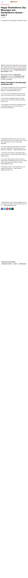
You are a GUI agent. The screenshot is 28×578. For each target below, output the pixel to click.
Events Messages (5, 4)
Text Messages (22, 263)
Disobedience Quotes (7, 263)
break (17, 66)
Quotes (15, 263)
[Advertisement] (14, 50)
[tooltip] (2, 209)
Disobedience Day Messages (8, 262)
